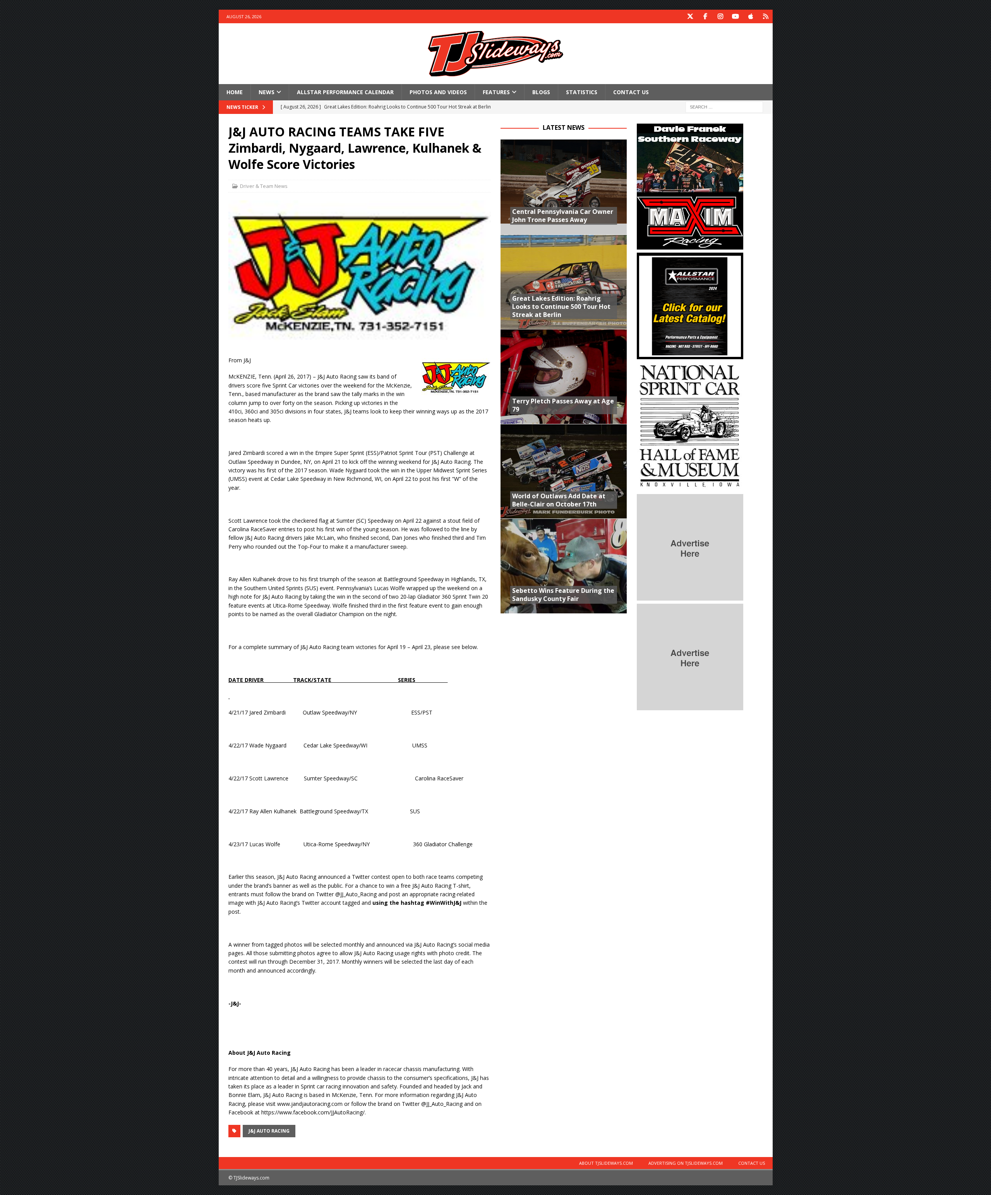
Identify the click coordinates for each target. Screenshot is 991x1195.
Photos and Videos (438, 92)
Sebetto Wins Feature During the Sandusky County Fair (563, 594)
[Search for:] (724, 106)
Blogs (541, 92)
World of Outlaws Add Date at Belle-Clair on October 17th (558, 500)
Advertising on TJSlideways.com (685, 1163)
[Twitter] (690, 16)
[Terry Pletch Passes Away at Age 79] (564, 376)
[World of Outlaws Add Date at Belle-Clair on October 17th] (564, 471)
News (266, 92)
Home (234, 92)
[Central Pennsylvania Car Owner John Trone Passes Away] (564, 186)
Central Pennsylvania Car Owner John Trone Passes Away (562, 215)
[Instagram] (720, 16)
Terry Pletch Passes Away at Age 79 (563, 405)
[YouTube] (735, 16)
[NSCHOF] (690, 486)
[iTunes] (751, 16)
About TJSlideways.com (606, 1163)
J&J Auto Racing (269, 1131)
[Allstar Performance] (690, 354)
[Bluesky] (766, 16)
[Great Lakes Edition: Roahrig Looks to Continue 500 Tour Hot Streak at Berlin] (564, 281)
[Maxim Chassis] (690, 245)
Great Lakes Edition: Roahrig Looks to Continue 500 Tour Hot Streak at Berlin (561, 306)
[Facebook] (705, 16)
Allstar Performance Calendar (345, 92)
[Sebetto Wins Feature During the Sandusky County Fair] (564, 565)
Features (496, 92)
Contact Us (631, 92)
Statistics (581, 92)
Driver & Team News (264, 186)
